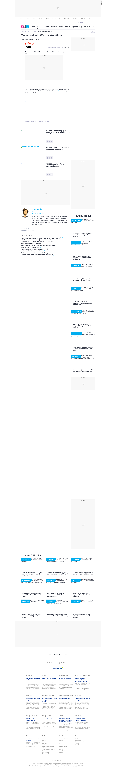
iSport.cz (40, 18)
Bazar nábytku (61, 752)
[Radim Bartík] (25, 217)
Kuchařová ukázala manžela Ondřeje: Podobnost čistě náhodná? (66, 685)
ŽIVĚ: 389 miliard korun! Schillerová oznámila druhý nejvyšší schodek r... (33, 685)
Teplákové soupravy (62, 747)
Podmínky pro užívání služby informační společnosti (57, 765)
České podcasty (78, 740)
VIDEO (33, 27)
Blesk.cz (22, 18)
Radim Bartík (67, 47)
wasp (32, 230)
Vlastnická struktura (45, 766)
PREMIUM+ (87, 27)
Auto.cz (33, 18)
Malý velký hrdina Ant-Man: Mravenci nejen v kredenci (37, 241)
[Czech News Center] (60, 668)
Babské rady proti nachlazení (65, 720)
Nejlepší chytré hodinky (47, 698)
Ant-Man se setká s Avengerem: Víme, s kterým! (35, 249)
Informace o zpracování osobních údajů (75, 765)
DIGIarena (83, 18)
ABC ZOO (38, 27)
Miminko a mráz (85, 679)
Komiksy (68, 27)
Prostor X (28, 738)
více (89, 18)
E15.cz (28, 18)
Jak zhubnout (62, 678)
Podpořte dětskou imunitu (64, 718)
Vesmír (61, 27)
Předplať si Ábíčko (76, 23)
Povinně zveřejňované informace (77, 766)
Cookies (85, 765)
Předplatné (58, 655)
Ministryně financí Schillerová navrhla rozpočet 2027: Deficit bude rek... (33, 743)
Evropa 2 (77, 744)
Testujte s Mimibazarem (63, 738)
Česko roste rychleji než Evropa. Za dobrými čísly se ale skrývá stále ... (65, 708)
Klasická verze (52, 662)
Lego (60, 743)
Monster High (61, 740)
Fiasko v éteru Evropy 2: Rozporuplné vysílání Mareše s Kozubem (66, 688)
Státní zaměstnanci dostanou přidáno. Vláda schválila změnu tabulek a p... (33, 683)
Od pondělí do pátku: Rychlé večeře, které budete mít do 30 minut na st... (82, 703)
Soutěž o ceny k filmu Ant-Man (30, 247)
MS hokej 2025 (45, 678)
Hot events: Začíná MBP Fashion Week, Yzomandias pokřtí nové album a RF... (49, 723)
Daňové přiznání (62, 698)
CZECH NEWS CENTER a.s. (48, 763)
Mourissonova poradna (80, 718)
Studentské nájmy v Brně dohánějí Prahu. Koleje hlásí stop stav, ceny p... (66, 705)
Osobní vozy (44, 741)
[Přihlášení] (93, 31)
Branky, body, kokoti (35, 738)
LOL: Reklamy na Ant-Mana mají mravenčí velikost (36, 240)
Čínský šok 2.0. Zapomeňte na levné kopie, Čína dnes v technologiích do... (49, 704)
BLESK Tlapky (29, 718)
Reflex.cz (54, 18)
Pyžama (60, 744)
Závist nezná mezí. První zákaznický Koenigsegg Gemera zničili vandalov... (33, 705)
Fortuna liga (28, 740)
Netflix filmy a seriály (30, 720)
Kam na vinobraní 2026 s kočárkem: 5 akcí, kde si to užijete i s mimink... (82, 687)
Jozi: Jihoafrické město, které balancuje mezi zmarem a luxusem (33, 725)
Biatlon (51, 678)
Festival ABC (83, 720)
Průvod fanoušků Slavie (30, 746)
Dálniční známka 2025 (34, 700)
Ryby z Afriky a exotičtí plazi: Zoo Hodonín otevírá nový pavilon (81, 723)
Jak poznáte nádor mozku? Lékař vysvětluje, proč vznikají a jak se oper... (66, 724)
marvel (23, 230)
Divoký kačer (36, 718)
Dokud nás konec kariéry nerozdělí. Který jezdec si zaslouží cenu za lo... (33, 703)
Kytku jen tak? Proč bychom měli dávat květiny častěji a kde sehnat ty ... (49, 726)
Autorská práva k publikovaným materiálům (37, 765)
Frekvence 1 (77, 743)
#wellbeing (50, 718)
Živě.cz (60, 18)
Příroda (47, 27)
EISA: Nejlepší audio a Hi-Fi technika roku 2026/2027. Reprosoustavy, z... (49, 709)
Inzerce (65, 655)
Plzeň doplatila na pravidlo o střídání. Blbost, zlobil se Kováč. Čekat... (49, 685)
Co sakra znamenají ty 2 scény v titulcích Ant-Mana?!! (58, 132)
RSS (63, 760)
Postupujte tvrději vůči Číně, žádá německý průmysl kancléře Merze (32, 708)
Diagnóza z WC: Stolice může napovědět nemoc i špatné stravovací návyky (66, 727)
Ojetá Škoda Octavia (46, 752)
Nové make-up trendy (68, 680)
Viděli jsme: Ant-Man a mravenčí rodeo (55, 165)
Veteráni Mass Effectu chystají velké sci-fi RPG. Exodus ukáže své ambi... (82, 725)
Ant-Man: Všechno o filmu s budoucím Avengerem (57, 148)
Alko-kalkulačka (29, 698)
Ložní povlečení (62, 750)
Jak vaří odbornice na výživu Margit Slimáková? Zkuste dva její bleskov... (82, 705)
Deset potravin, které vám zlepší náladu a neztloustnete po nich (65, 729)
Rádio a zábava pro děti (79, 741)
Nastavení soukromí (37, 766)
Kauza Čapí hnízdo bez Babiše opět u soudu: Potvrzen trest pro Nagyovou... (33, 688)
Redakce (59, 760)
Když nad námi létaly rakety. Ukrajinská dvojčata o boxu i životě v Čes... (49, 682)
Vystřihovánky (77, 27)
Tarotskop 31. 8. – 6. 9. (46, 720)
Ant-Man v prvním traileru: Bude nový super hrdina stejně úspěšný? (41, 238)
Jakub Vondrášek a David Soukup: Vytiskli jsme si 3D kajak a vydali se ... (33, 723)
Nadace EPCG (69, 700)
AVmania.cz (76, 18)
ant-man (27, 230)
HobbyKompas (45, 747)
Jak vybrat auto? (45, 753)
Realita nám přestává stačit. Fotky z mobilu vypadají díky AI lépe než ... (49, 707)
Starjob (76, 738)
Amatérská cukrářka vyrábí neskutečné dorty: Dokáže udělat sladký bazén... (81, 708)
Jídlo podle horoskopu (85, 700)
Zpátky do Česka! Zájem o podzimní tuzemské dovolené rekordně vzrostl (33, 728)
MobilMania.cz (67, 18)
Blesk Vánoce (29, 678)
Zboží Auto (44, 750)
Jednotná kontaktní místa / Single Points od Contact (60, 766)
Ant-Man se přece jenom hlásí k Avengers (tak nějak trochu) (39, 245)
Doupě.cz (47, 18)
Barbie (60, 741)
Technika (54, 27)
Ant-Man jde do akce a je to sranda (31, 243)
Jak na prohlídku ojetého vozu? (48, 746)
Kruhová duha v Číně (30, 745)
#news (55, 718)
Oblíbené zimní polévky (80, 698)
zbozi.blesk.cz (45, 744)
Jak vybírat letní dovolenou (81, 681)
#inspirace (44, 718)
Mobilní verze (64, 662)
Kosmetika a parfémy (63, 746)
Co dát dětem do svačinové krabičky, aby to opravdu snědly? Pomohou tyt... (82, 689)
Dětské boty (61, 749)
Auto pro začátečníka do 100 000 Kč (49, 749)
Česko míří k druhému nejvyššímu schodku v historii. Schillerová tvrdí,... (66, 703)
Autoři (50, 655)
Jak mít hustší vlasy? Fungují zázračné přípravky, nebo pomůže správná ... (82, 728)
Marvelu (60, 91)
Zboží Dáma (44, 743)
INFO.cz (30, 680)
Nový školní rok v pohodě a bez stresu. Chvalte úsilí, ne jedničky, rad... (82, 684)
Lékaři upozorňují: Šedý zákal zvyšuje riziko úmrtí (66, 683)
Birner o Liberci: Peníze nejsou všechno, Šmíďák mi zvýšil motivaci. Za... (49, 688)
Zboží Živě (44, 740)
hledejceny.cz (44, 738)
